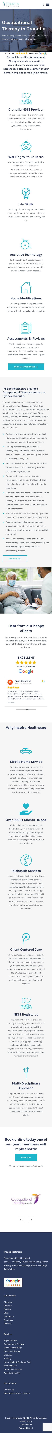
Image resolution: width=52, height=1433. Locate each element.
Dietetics (8, 1355)
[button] (26, 53)
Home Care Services (13, 1369)
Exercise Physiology (13, 1347)
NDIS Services (10, 1365)
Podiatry (7, 1358)
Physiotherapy (10, 1340)
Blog (6, 1313)
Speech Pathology (12, 1351)
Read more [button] (11, 702)
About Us (8, 1302)
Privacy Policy (26, 1421)
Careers (7, 1309)
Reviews (7, 1323)
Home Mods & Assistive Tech (17, 1362)
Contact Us (9, 1316)
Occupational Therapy (14, 1344)
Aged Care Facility (12, 1373)
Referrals (8, 1305)
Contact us (9, 1389)
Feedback (8, 1320)
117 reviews (30, 666)
